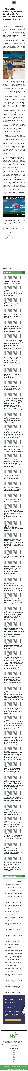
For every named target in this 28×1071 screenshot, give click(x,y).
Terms (3, 1069)
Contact (23, 1069)
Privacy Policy (10, 1069)
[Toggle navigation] (14, 2)
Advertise (17, 1069)
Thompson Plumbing (20, 81)
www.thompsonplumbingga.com (10, 222)
